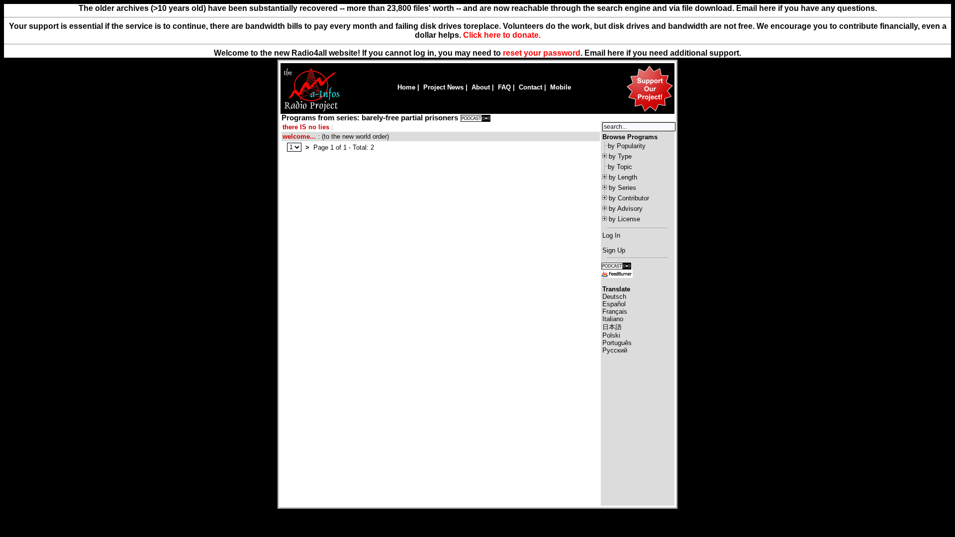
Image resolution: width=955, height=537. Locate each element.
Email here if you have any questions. (806, 8)
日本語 (612, 327)
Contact (530, 87)
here (615, 53)
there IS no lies (306, 127)
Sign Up (613, 250)
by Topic (620, 167)
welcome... (299, 136)
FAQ (504, 87)
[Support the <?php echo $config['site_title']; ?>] (649, 111)
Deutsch (614, 296)
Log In (611, 235)
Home (406, 87)
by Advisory (626, 208)
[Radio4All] (312, 110)
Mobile (560, 87)
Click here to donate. (502, 35)
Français (614, 311)
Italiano (612, 319)
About (481, 87)
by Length (623, 177)
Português (617, 343)
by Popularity (627, 146)
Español (614, 304)
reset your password (541, 53)
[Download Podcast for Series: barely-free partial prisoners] (475, 118)
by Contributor (629, 198)
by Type (620, 156)
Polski (611, 335)
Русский (614, 350)
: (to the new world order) (336, 136)
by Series (622, 187)
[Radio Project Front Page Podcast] (616, 265)
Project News (443, 87)
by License (624, 219)
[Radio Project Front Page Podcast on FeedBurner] (617, 273)
